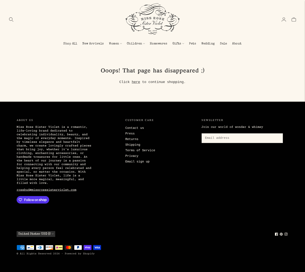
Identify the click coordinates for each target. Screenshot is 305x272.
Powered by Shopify (80, 253)
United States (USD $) (34, 233)
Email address (216, 132)
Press (130, 133)
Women (114, 43)
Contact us (134, 128)
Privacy (131, 156)
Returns (131, 139)
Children (134, 43)
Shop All (70, 43)
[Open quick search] (11, 19)
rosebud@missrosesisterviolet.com (46, 190)
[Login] (284, 19)
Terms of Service (140, 150)
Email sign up (137, 161)
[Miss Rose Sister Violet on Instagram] (286, 235)
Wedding (208, 43)
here (136, 82)
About (237, 43)
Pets (192, 43)
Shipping (132, 145)
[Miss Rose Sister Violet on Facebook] (276, 235)
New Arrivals (93, 43)
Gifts (176, 43)
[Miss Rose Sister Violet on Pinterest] (281, 235)
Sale (223, 43)
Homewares (158, 43)
